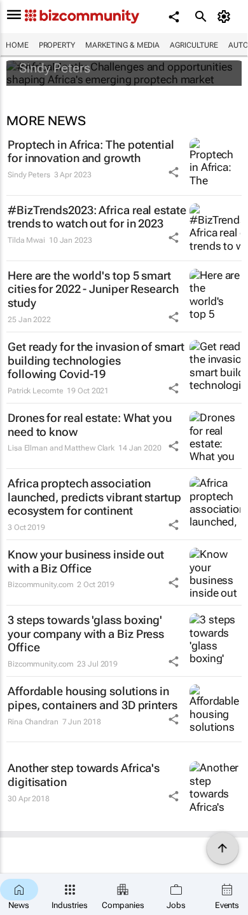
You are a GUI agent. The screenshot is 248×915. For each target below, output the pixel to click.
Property (57, 45)
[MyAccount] (226, 16)
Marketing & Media (122, 45)
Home (17, 45)
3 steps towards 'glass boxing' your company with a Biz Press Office (86, 633)
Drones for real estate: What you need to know (90, 424)
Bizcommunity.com (40, 584)
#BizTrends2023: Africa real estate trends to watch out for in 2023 (97, 217)
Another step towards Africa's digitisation (84, 775)
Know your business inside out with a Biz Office (86, 561)
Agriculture (194, 45)
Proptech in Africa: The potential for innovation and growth (91, 151)
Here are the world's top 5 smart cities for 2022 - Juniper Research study (93, 289)
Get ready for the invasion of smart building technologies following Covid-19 (96, 360)
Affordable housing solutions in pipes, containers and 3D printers (92, 698)
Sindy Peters (54, 68)
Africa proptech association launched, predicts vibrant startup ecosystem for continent (94, 497)
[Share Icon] (173, 172)
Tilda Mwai (26, 240)
